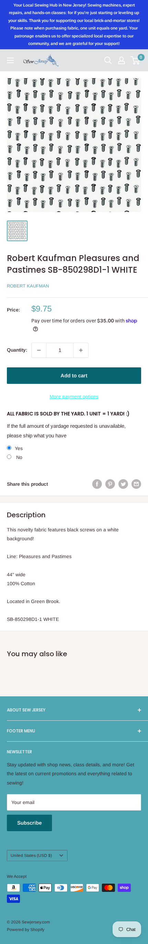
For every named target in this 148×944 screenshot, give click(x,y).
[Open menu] (10, 60)
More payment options (74, 396)
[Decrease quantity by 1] (39, 350)
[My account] (121, 60)
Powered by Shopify (25, 929)
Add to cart (74, 375)
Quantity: (17, 350)
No (18, 457)
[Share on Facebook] (97, 483)
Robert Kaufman (28, 285)
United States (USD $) (31, 855)
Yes (19, 448)
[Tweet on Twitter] (123, 483)
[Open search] (108, 60)
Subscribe (29, 823)
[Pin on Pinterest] (110, 483)
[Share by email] (136, 483)
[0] (135, 60)
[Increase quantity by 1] (81, 350)
